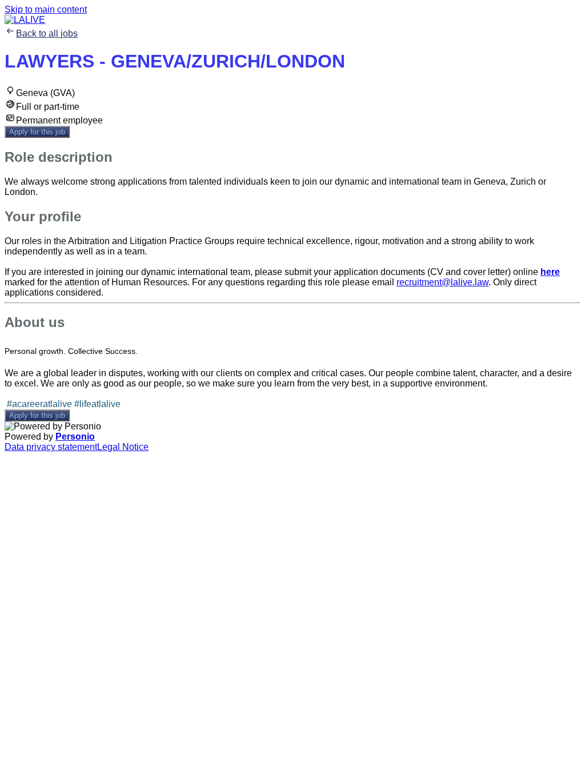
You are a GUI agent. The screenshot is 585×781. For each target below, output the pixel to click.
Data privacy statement (51, 447)
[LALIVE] (25, 20)
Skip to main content (46, 9)
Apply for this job (37, 131)
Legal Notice (123, 447)
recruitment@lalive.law (442, 282)
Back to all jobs (47, 33)
